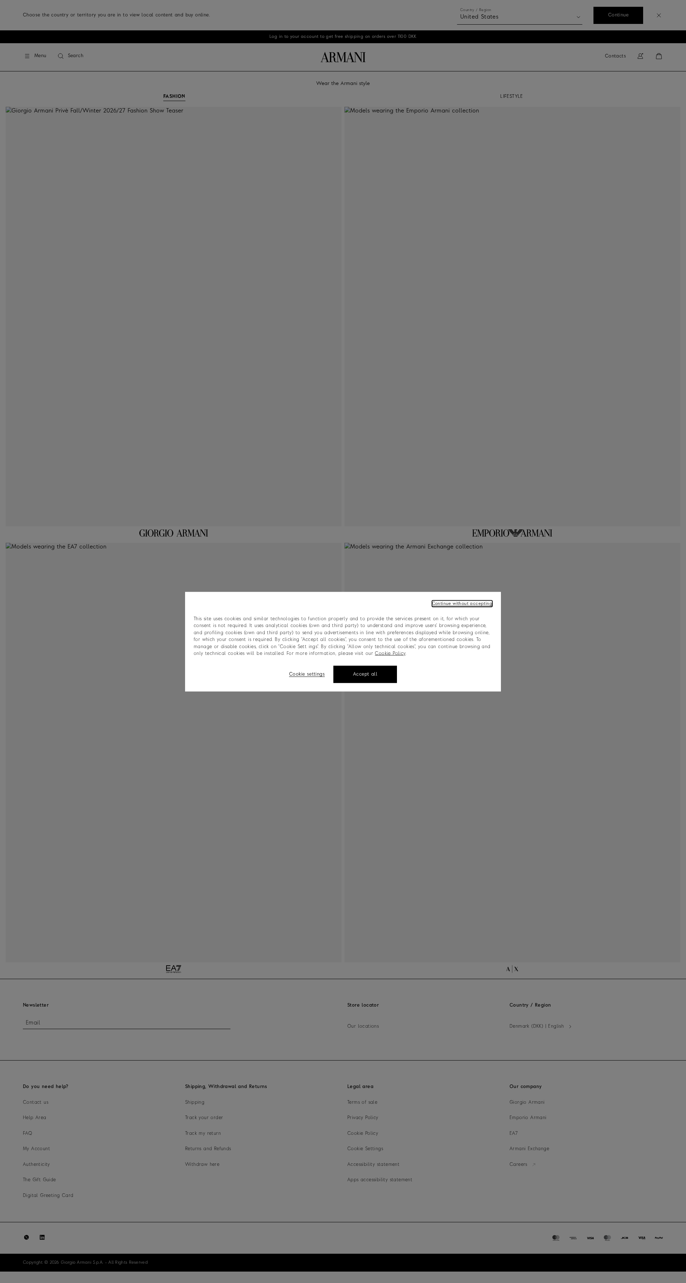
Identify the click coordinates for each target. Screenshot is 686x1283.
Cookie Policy (390, 653)
